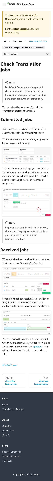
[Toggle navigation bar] (4, 4)
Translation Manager (13, 409)
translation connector (36, 227)
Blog (4, 435)
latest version (20, 28)
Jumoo (5, 425)
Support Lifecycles (11, 451)
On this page (10, 54)
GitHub (6, 461)
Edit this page (11, 365)
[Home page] (5, 41)
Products (7, 430)
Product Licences (11, 456)
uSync (5, 404)
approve (37, 346)
